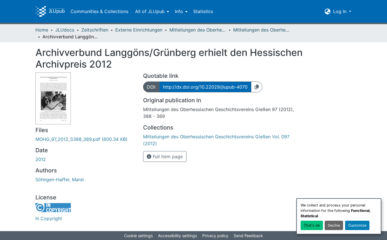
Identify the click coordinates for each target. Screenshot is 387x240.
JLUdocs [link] (64, 30)
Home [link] (41, 30)
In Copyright (48, 218)
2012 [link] (40, 159)
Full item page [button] (167, 156)
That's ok (312, 225)
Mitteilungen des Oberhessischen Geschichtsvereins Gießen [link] (197, 30)
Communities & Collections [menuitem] (99, 11)
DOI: (151, 87)
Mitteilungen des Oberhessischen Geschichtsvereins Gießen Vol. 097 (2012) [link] (261, 30)
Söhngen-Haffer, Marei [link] (59, 179)
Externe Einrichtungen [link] (138, 30)
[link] (85, 139)
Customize (357, 225)
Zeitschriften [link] (94, 30)
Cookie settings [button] (138, 235)
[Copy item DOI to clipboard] (256, 87)
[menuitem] (151, 11)
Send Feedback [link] (248, 235)
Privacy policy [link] (215, 235)
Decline (334, 225)
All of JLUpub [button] (150, 11)
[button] (50, 11)
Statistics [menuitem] (203, 11)
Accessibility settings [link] (177, 235)
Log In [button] (340, 11)
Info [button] (179, 11)
